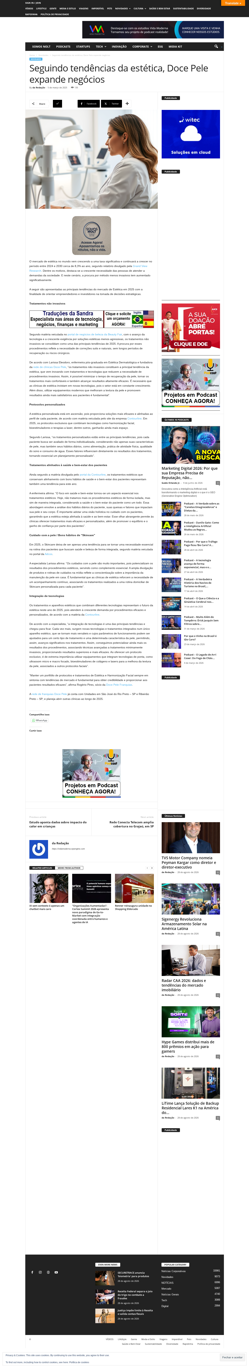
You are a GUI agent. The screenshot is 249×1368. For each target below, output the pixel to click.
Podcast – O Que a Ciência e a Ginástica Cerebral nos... (201, 600)
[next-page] (152, 868)
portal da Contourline (93, 474)
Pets (109, 8)
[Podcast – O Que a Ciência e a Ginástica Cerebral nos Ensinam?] (171, 604)
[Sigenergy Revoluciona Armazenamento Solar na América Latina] (191, 899)
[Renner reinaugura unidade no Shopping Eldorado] (134, 888)
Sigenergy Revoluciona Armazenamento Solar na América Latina (184, 924)
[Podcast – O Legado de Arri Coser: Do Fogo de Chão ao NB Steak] (171, 660)
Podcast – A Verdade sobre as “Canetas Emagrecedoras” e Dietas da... (201, 507)
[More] (127, 104)
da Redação (38, 87)
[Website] (49, 1272)
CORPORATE (140, 46)
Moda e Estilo (68, 8)
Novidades (121, 8)
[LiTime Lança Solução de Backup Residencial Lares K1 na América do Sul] (191, 1083)
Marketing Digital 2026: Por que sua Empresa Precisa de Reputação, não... (190, 473)
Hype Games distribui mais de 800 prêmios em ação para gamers (188, 1046)
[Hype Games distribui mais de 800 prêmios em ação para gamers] (191, 1021)
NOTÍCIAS (167, 1282)
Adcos (48, 554)
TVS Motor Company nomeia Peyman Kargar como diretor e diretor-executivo (189, 862)
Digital (164, 1306)
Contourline (134, 418)
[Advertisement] (191, 238)
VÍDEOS (29, 8)
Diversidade (204, 8)
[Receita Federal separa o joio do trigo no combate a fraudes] (105, 1297)
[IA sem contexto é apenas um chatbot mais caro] (48, 888)
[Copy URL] (64, 104)
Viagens (83, 8)
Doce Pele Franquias (119, 684)
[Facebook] (33, 1272)
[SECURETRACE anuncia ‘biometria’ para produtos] (105, 1278)
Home (32, 55)
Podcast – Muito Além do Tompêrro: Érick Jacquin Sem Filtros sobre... (201, 620)
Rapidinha (31, 14)
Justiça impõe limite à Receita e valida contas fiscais (135, 1312)
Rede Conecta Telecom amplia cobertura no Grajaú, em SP (132, 824)
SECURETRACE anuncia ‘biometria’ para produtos (133, 1274)
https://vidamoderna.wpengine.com (68, 849)
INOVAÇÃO (119, 46)
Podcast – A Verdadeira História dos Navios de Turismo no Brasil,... (198, 582)
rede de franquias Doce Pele (49, 694)
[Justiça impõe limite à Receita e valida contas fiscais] (105, 1316)
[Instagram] (41, 1272)
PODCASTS (63, 46)
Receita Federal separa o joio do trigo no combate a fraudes (135, 1295)
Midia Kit (175, 46)
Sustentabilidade (183, 8)
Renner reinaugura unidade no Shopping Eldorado (133, 907)
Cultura (138, 8)
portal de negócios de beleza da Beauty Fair (95, 334)
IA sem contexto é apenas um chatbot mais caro (46, 907)
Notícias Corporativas (173, 1271)
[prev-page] (147, 868)
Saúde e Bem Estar (159, 8)
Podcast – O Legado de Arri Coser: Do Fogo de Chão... (200, 656)
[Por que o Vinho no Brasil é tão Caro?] (171, 641)
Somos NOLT (41, 46)
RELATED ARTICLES (42, 867)
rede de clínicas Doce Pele (49, 367)
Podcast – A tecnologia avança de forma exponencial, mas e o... (197, 563)
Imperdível (97, 8)
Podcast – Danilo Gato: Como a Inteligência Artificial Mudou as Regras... (201, 526)
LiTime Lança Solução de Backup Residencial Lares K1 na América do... (190, 1108)
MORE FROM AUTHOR (69, 867)
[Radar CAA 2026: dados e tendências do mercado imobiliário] (191, 960)
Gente (53, 8)
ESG (160, 46)
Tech (99, 46)
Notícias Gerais (170, 1294)
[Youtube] (56, 1272)
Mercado (166, 1288)
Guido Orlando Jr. (171, 482)
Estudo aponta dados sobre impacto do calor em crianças (58, 824)
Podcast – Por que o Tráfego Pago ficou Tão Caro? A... (200, 543)
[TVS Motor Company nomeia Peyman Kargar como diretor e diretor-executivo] (191, 837)
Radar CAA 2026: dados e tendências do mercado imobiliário (184, 985)
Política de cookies (79, 1362)
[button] (217, 46)
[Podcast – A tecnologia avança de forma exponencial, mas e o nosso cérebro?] (171, 565)
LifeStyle (41, 8)
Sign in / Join (33, 2)
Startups (83, 46)
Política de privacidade (55, 14)
